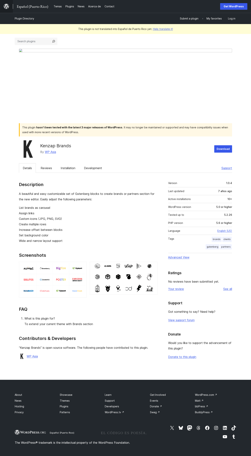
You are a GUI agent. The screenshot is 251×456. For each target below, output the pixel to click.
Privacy (19, 412)
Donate (156, 406)
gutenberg (212, 246)
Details (27, 168)
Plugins (64, 406)
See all (227, 289)
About (18, 394)
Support (226, 168)
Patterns (65, 412)
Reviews (46, 168)
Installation (68, 168)
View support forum (181, 320)
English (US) (224, 230)
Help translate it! (163, 28)
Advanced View (178, 257)
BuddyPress (204, 412)
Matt (199, 400)
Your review (176, 289)
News (18, 400)
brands (216, 239)
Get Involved (158, 394)
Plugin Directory (24, 18)
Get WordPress (234, 6)
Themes (65, 400)
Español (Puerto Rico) (62, 432)
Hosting (19, 406)
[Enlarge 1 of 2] (82, 266)
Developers (112, 406)
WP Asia (50, 152)
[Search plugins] (53, 41)
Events (154, 400)
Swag (155, 412)
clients (227, 239)
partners (226, 246)
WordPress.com (206, 394)
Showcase (66, 394)
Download (223, 148)
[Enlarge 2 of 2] (152, 266)
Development (93, 168)
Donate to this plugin (182, 357)
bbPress (201, 406)
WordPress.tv (114, 412)
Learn (108, 394)
